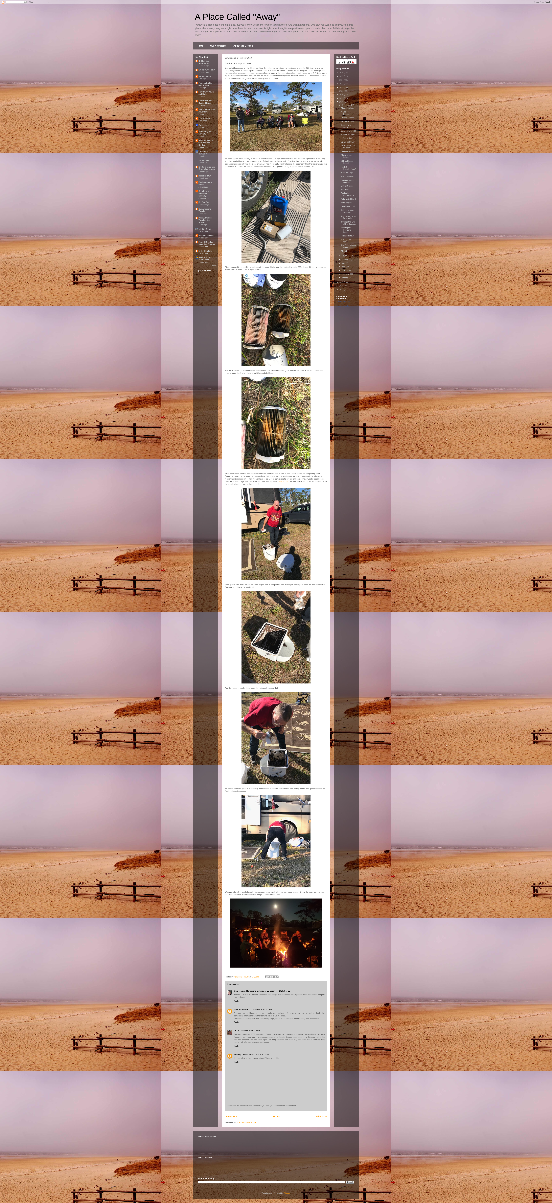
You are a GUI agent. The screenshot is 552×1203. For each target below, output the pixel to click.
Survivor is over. (347, 151)
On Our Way (204, 202)
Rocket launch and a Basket (347, 194)
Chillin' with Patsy (207, 70)
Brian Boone (283, 481)
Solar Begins (346, 203)
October (345, 259)
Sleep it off (345, 251)
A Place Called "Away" (237, 17)
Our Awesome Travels (205, 210)
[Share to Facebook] (274, 976)
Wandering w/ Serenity (205, 132)
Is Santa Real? (347, 138)
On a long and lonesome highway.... (250, 991)
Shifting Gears (205, 229)
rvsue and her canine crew (205, 258)
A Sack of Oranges (345, 113)
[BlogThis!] (269, 976)
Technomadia (204, 160)
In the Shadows (205, 251)
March (344, 270)
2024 (341, 80)
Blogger (287, 1193)
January (345, 278)
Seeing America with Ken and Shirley (206, 142)
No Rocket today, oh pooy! (348, 146)
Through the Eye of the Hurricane (348, 223)
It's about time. (205, 76)
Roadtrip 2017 (205, 176)
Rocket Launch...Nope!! (348, 168)
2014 (341, 290)
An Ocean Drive (347, 121)
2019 (341, 98)
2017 (341, 282)
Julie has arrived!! (348, 131)
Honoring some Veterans (347, 181)
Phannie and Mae (206, 235)
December (346, 105)
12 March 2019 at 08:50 (259, 1054)
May (344, 263)
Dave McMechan (241, 1009)
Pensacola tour (347, 236)
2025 (341, 76)
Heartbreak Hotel (348, 206)
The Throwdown (347, 176)
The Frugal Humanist (203, 152)
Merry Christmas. (348, 134)
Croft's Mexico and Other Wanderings (207, 168)
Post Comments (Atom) (246, 1122)
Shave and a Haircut (346, 156)
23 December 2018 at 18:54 (260, 1009)
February (346, 274)
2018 (341, 102)
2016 (341, 286)
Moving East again (346, 240)
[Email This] (266, 976)
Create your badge (342, 306)
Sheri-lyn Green (241, 1054)
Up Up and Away (348, 142)
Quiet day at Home (346, 126)
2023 (341, 84)
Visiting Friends (347, 118)
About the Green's (243, 46)
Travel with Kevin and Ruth (206, 93)
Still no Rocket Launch (347, 162)
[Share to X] (271, 976)
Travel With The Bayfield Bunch (205, 102)
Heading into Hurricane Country (346, 230)
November (346, 256)
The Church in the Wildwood (348, 246)
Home (200, 46)
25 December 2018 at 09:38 (248, 1031)
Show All (213, 265)
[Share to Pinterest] (277, 976)
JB (235, 1031)
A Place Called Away (343, 301)
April (344, 267)
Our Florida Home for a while (348, 217)
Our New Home (218, 46)
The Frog (344, 189)
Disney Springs (347, 108)
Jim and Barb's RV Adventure (207, 110)
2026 (341, 73)
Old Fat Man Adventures (204, 62)
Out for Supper (347, 186)
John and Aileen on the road (206, 84)
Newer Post (231, 1116)
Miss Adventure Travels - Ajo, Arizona (205, 220)
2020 (341, 94)
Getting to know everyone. (347, 211)
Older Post (321, 1116)
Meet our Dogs (347, 173)
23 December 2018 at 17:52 (278, 991)
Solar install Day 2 (348, 199)
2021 (341, 91)
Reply (236, 1001)
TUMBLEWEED (205, 118)
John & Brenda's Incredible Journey (207, 243)
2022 (341, 87)
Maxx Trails (204, 125)
